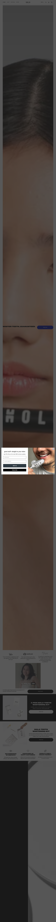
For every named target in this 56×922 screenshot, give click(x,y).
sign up (15, 465)
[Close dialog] (53, 449)
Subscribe (14, 470)
